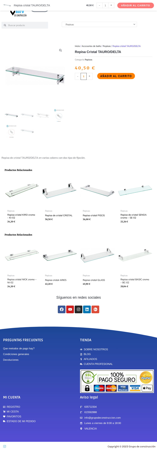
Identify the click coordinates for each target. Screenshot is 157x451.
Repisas (107, 46)
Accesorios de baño (91, 46)
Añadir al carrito (116, 76)
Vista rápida (22, 205)
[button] (60, 50)
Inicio (77, 46)
